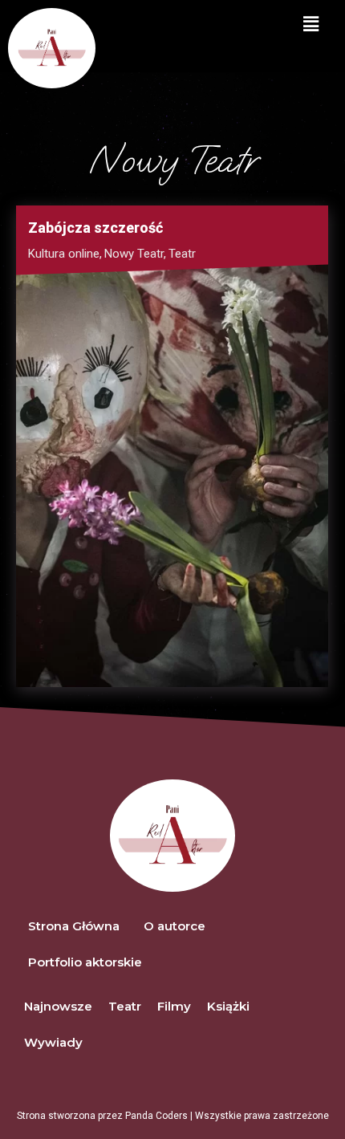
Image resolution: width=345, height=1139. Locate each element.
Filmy (174, 1006)
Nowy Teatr (135, 253)
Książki (228, 1006)
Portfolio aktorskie (85, 962)
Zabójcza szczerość (95, 227)
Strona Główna (74, 926)
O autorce (174, 926)
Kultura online (65, 253)
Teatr (182, 253)
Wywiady (53, 1042)
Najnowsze (58, 1006)
